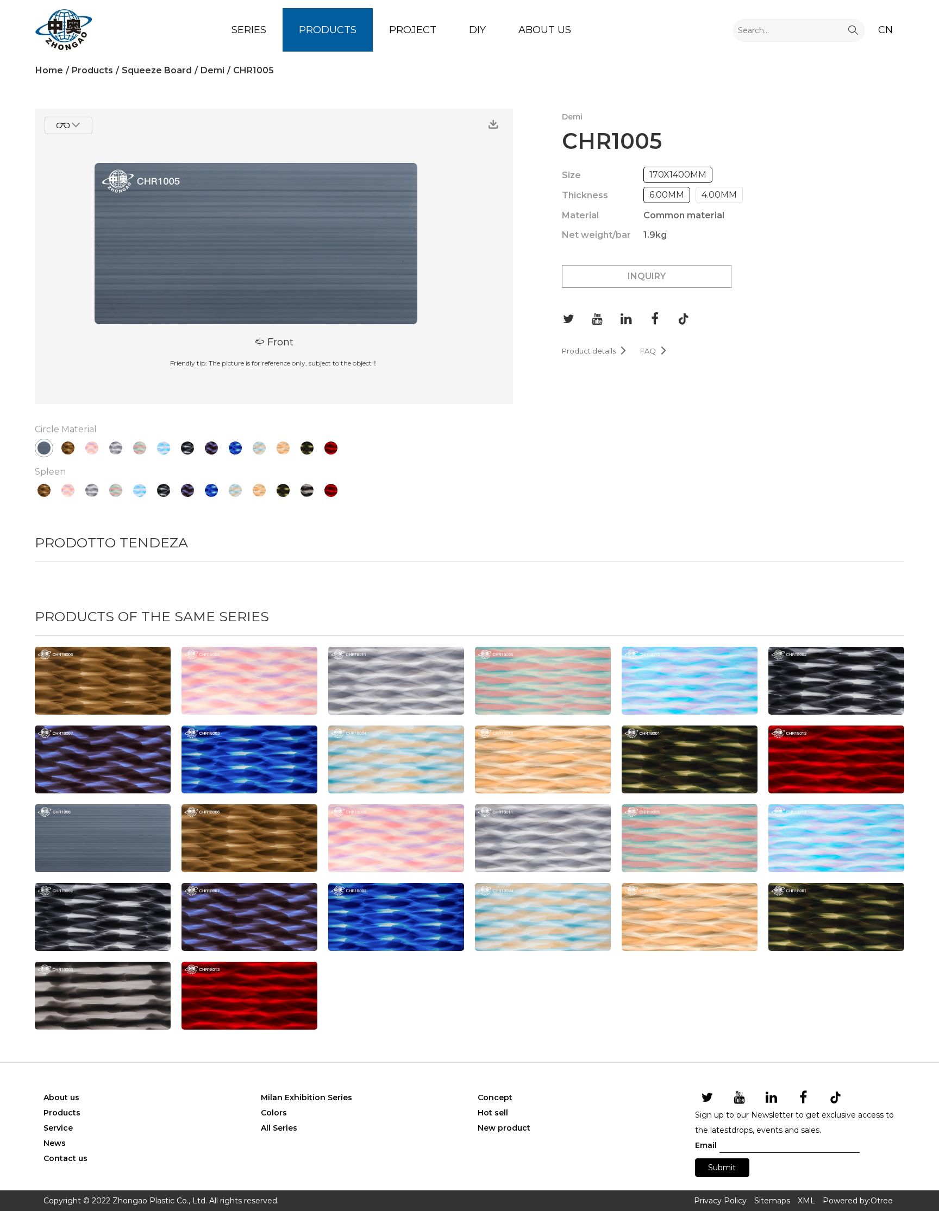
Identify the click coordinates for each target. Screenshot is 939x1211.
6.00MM (666, 195)
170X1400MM (677, 174)
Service (58, 1128)
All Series (279, 1128)
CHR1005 (253, 70)
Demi (212, 70)
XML (806, 1201)
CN (885, 30)
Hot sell (493, 1113)
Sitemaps (772, 1201)
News (54, 1143)
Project (412, 30)
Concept (495, 1097)
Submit (722, 1167)
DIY (477, 30)
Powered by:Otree (858, 1201)
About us (544, 30)
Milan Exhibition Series (306, 1097)
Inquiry (647, 276)
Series (248, 30)
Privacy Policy (720, 1201)
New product (504, 1128)
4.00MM (719, 195)
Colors (274, 1113)
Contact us (65, 1158)
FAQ (653, 350)
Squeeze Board (157, 70)
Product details (594, 350)
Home (49, 70)
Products (327, 30)
